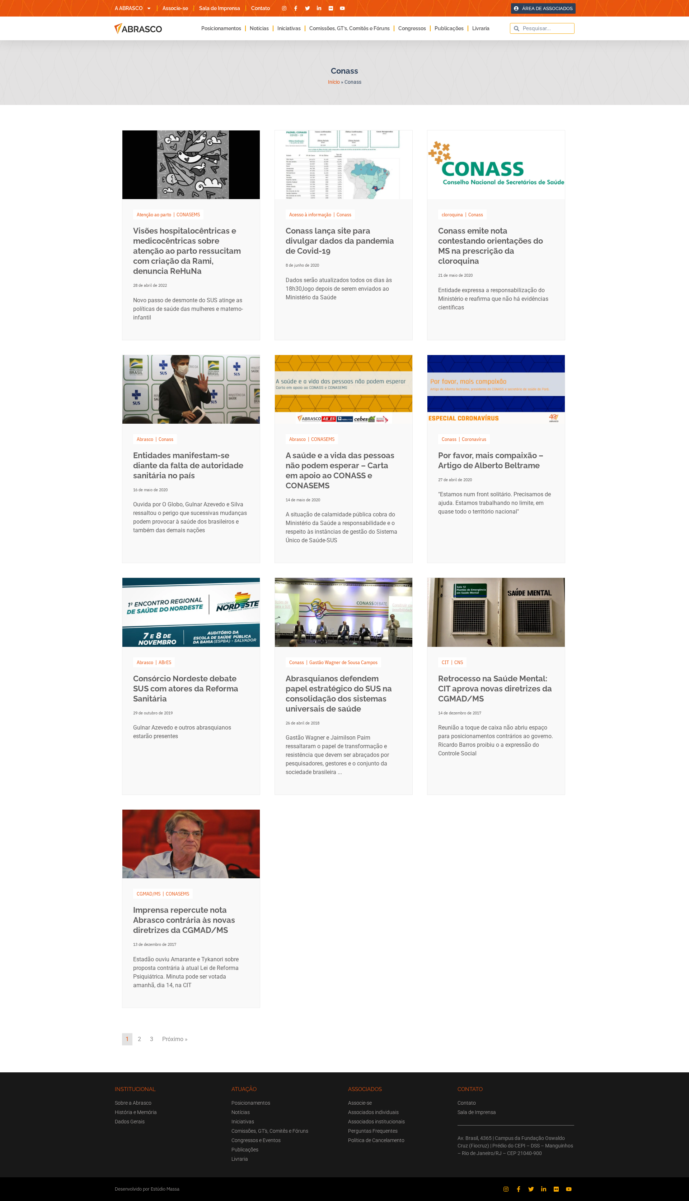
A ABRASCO (129, 8)
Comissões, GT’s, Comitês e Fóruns (349, 28)
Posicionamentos (221, 28)
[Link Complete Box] (191, 235)
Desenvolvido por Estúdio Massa (147, 1189)
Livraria (480, 28)
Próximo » (175, 1039)
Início (334, 82)
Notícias (259, 28)
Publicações (449, 28)
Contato (260, 8)
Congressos (412, 28)
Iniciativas (289, 28)
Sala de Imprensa (219, 8)
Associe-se (175, 8)
